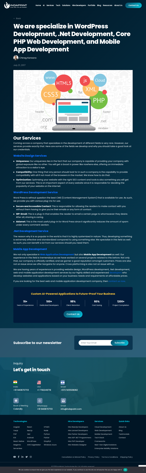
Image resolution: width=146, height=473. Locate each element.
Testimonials (124, 434)
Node (46, 430)
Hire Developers (79, 5)
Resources (107, 5)
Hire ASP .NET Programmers (79, 437)
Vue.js (15, 430)
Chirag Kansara (27, 57)
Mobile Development (103, 434)
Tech (58, 5)
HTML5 (46, 427)
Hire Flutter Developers (78, 434)
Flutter (46, 437)
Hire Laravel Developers (78, 430)
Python (47, 434)
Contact (122, 437)
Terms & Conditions (110, 457)
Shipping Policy (126, 457)
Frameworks (100, 441)
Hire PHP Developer (76, 441)
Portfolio (91, 5)
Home (38, 5)
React (29, 427)
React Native (18, 441)
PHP (15, 434)
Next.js (29, 430)
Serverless (17, 448)
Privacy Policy (93, 457)
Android (30, 437)
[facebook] (19, 457)
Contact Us (133, 5)
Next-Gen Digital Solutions (106, 445)
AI (44, 5)
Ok (125, 470)
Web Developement (103, 430)
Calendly (18, 408)
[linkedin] (23, 457)
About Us (118, 5)
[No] (143, 470)
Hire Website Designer (77, 445)
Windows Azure (50, 445)
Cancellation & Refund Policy (74, 457)
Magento (17, 445)
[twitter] (27, 457)
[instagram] (31, 457)
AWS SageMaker (34, 445)
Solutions (66, 5)
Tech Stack (99, 437)
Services (50, 5)
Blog (99, 5)
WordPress (31, 441)
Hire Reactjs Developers (78, 427)
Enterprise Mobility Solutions (106, 448)
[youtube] (15, 457)
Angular (16, 427)
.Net (28, 434)
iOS (14, 437)
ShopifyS (47, 441)
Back (18, 18)
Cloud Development (103, 427)
